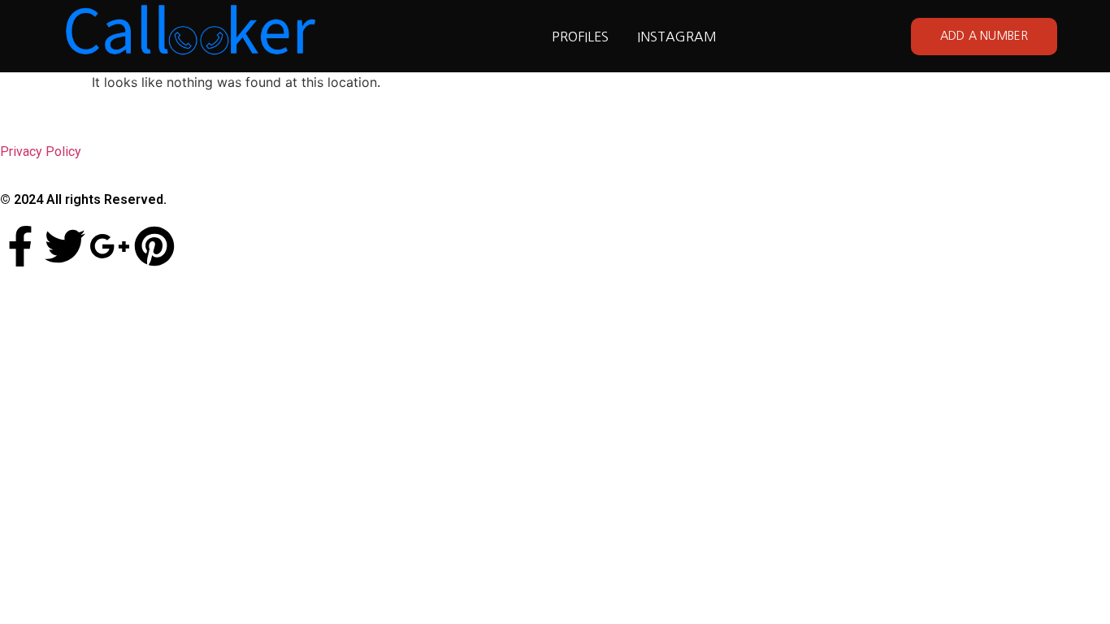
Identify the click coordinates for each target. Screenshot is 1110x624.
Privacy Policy (40, 151)
